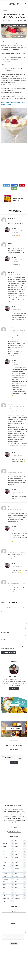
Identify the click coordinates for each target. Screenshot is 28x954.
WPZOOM (24, 951)
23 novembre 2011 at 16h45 (18, 529)
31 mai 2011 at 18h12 (17, 259)
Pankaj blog (14, 4)
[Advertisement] (14, 161)
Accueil (3, 8)
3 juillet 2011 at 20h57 (13, 330)
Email (14, 917)
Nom (2, 626)
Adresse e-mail (5, 633)
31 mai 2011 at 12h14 (13, 245)
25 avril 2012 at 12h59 (17, 566)
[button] (2, 4)
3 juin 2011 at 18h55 (13, 274)
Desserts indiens (21, 20)
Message (3, 611)
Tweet (7, 185)
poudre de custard (21, 63)
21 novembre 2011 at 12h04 (14, 509)
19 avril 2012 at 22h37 (13, 552)
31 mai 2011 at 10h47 (17, 230)
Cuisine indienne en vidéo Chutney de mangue (18, 198)
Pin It (23, 185)
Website (3, 639)
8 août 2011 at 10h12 (17, 455)
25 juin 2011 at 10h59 (17, 309)
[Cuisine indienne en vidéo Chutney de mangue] (7, 198)
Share (15, 185)
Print (15, 188)
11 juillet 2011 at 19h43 (17, 362)
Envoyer (14, 943)
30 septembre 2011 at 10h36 (15, 472)
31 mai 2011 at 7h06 (13, 221)
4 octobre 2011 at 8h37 (17, 492)
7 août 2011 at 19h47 (13, 406)
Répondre (21, 221)
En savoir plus (14, 688)
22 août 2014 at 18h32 (13, 583)
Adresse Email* (14, 749)
